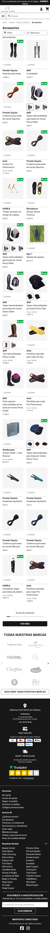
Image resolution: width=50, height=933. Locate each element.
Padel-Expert (8, 888)
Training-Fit (31, 869)
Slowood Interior (33, 854)
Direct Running (9, 854)
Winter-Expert (32, 884)
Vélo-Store (31, 881)
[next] (48, 663)
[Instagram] (28, 928)
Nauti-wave (7, 881)
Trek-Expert (31, 872)
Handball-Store (9, 869)
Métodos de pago (10, 831)
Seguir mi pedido (10, 801)
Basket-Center (8, 848)
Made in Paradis (9, 878)
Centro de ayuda (9, 798)
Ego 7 (29, 253)
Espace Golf (7, 860)
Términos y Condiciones (13, 822)
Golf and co (7, 866)
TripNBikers (31, 878)
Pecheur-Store (32, 848)
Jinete (11, 22)
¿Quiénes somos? (10, 816)
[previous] (2, 663)
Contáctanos (25, 714)
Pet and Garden (33, 851)
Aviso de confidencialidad (14, 838)
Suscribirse (25, 910)
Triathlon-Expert (33, 875)
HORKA (6, 208)
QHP (29, 70)
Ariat (5, 160)
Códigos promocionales (13, 807)
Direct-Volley (8, 857)
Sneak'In (30, 860)
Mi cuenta (6, 795)
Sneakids (30, 863)
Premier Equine (10, 70)
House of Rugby (9, 872)
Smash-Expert (32, 857)
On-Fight (6, 884)
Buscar (14, 15)
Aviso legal (7, 828)
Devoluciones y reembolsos (14, 825)
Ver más (25, 623)
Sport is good (32, 866)
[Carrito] (47, 9)
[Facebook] (22, 928)
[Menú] (3, 16)
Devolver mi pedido (11, 804)
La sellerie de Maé (10, 875)
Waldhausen (9, 449)
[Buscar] (9, 16)
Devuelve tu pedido (25, 762)
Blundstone (32, 208)
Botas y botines (23, 22)
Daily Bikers (7, 851)
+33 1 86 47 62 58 (25, 722)
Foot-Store (7, 863)
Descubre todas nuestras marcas (25, 691)
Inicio (5, 22)
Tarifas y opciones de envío (14, 835)
